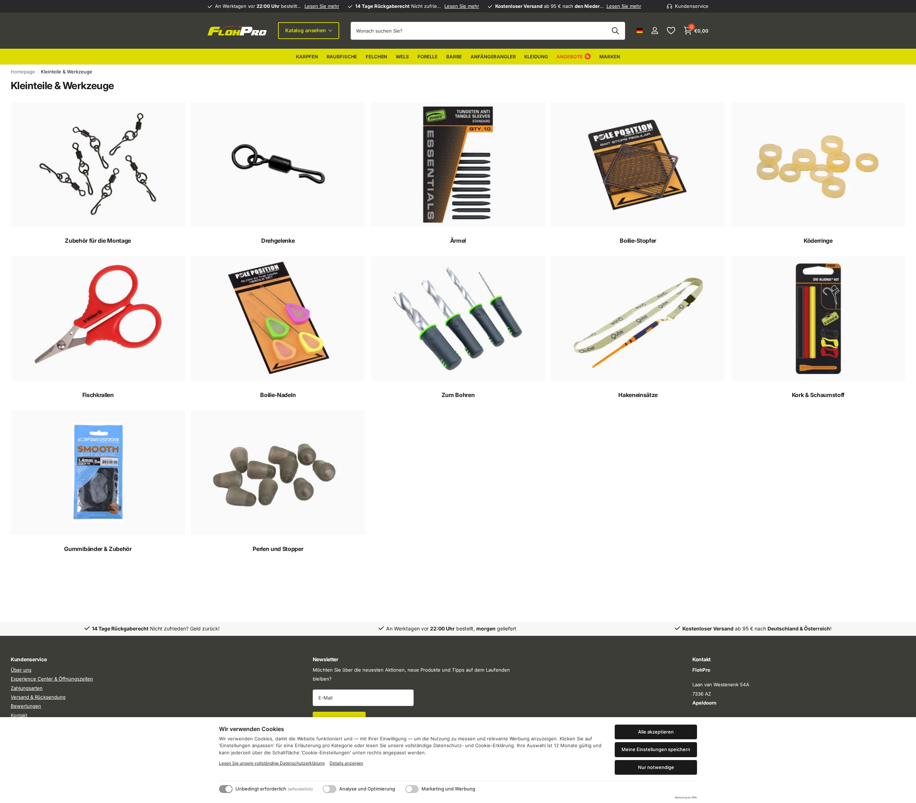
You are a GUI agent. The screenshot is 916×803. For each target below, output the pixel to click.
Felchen (376, 56)
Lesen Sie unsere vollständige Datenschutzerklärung (272, 763)
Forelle (428, 56)
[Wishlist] (671, 31)
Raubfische (342, 56)
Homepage (23, 71)
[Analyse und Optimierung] (329, 789)
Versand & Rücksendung (38, 697)
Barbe (454, 56)
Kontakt (19, 715)
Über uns (21, 670)
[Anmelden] (654, 31)
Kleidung (536, 56)
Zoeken (615, 31)
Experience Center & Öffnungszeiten (52, 679)
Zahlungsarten (27, 688)
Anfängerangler (493, 56)
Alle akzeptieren (656, 732)
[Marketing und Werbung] (412, 789)
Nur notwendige (656, 767)
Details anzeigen (346, 763)
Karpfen (307, 56)
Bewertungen (26, 706)
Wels (402, 56)
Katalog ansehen (306, 30)
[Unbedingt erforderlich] (226, 789)
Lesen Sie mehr (321, 6)
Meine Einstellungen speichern (656, 749)
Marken (609, 56)
